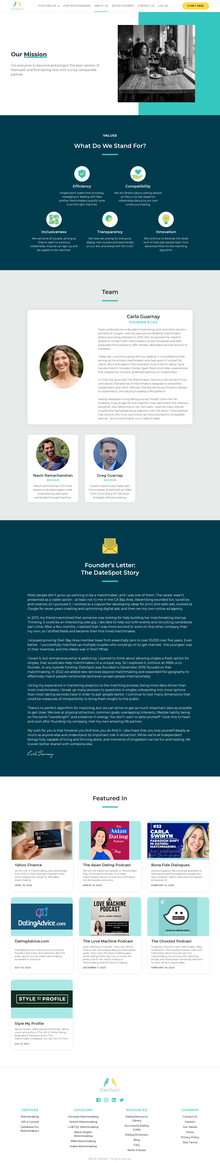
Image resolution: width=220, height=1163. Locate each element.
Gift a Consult (30, 1121)
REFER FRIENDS (123, 5)
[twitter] (121, 1100)
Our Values (190, 1127)
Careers (190, 1121)
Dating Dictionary (136, 1134)
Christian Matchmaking (83, 1116)
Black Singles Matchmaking (83, 1134)
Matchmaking (30, 1116)
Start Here (195, 5)
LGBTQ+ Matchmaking (83, 1127)
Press (190, 1132)
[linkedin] (113, 1100)
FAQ (137, 1145)
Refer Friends (137, 1150)
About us (101, 5)
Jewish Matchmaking (83, 1121)
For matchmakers (77, 5)
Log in (163, 5)
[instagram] (106, 1100)
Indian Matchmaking (83, 1146)
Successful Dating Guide (137, 1127)
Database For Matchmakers (30, 1128)
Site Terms (190, 1142)
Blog (137, 1139)
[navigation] (17, 5)
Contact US (146, 5)
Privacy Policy (190, 1137)
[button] (49, 6)
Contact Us (190, 1116)
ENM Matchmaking (83, 1141)
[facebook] (98, 1100)
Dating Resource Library (136, 1118)
